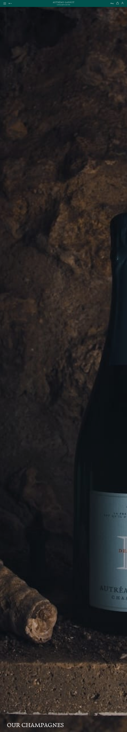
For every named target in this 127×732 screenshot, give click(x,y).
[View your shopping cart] (117, 4)
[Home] (63, 3)
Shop (112, 3)
